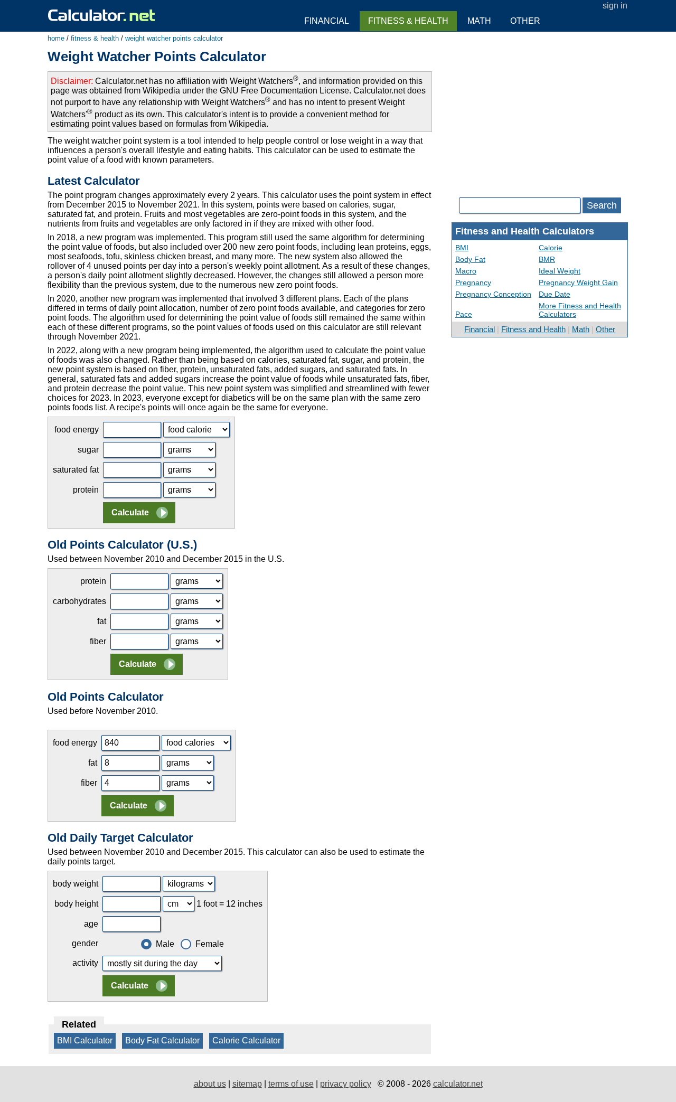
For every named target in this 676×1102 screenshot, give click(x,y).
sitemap (247, 1083)
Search (602, 205)
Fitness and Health (533, 329)
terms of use (291, 1083)
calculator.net (458, 1083)
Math (580, 329)
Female (209, 943)
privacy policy (345, 1083)
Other (605, 329)
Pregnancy (473, 282)
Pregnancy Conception (493, 294)
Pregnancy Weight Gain (578, 282)
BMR (547, 259)
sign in (615, 5)
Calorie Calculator (246, 1040)
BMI (461, 247)
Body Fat (470, 259)
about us (210, 1083)
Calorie (550, 247)
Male (165, 943)
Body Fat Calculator (162, 1040)
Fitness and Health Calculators (524, 231)
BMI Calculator (84, 1040)
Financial (479, 329)
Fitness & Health (408, 20)
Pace (463, 314)
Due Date (554, 294)
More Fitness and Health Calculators (580, 310)
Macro (465, 271)
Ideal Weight (559, 271)
